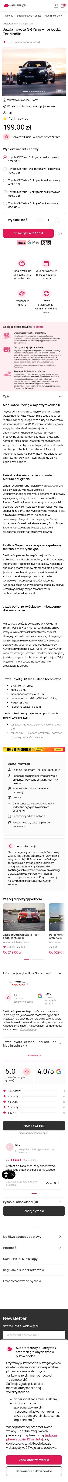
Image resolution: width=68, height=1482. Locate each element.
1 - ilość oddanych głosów (25, 42)
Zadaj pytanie (34, 1211)
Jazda (38, 15)
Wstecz (9, 15)
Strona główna (24, 15)
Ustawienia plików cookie (34, 1471)
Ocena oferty (34, 1055)
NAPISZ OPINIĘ (34, 1126)
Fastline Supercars (23, 23)
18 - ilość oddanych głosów (23, 1000)
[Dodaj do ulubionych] (60, 233)
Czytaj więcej (28, 1029)
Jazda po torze (52, 15)
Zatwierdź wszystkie (34, 1460)
